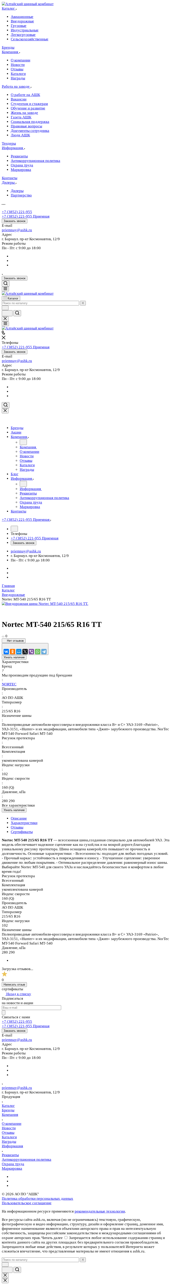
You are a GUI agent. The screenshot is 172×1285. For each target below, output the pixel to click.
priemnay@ (11, 230)
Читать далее (52, 1238)
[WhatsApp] (37, 651)
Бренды (8, 1110)
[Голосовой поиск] (7, 313)
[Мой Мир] (19, 651)
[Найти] (17, 313)
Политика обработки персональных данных (37, 1198)
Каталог (8, 1106)
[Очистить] (83, 303)
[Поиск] (5, 284)
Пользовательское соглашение (27, 1203)
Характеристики (24, 823)
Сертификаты (22, 832)
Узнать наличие (14, 657)
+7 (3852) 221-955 (17, 212)
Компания (10, 1115)
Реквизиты (10, 1155)
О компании (11, 1123)
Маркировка (12, 1168)
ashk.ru (26, 230)
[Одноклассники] (12, 651)
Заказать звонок (15, 221)
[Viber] (31, 651)
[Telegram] (44, 651)
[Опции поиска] (5, 307)
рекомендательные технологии (100, 1211)
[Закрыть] (5, 410)
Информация (12, 1146)
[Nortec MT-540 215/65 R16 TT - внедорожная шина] (45, 604)
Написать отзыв (14, 984)
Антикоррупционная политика (26, 1159)
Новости (9, 1128)
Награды (9, 1141)
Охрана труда (13, 1164)
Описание (19, 818)
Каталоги (9, 1137)
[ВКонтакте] (6, 651)
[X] (25, 651)
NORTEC (9, 684)
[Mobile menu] (5, 323)
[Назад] (23, 442)
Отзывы (17, 827)
